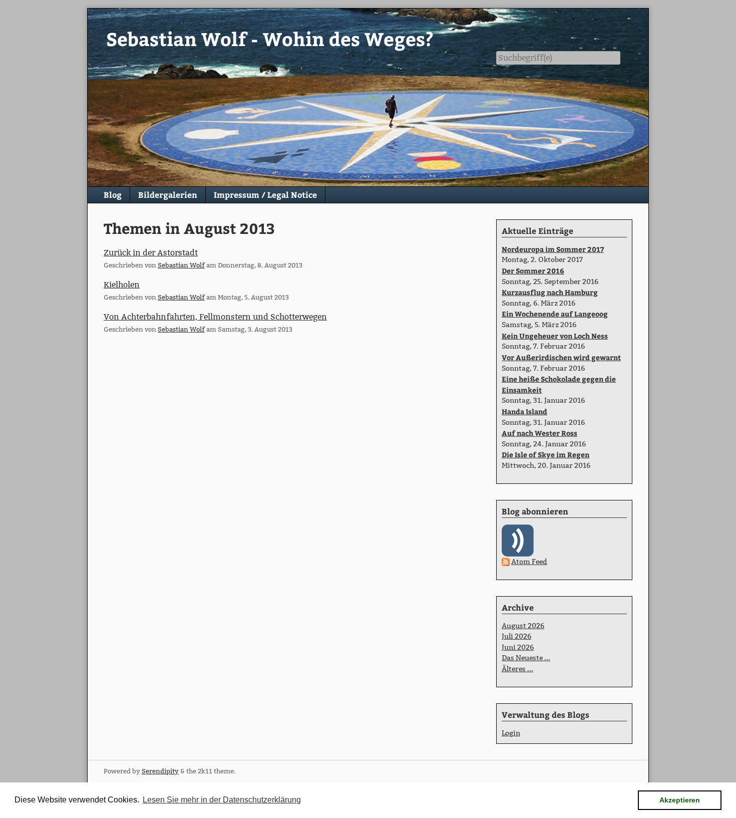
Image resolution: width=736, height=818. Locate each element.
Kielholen (122, 285)
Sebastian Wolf (181, 265)
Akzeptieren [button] (679, 800)
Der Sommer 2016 (533, 270)
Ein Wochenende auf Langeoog (555, 314)
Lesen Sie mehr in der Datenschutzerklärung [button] (222, 799)
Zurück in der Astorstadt (151, 252)
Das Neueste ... (526, 657)
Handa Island (524, 411)
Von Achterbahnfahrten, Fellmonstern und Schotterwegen (215, 317)
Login (511, 732)
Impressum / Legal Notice (265, 194)
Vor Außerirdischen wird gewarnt (561, 357)
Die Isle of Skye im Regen (545, 454)
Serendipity (160, 771)
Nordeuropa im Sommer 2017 (553, 249)
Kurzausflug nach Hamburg (550, 292)
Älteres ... (517, 668)
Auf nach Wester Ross (539, 433)
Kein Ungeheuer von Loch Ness (555, 336)
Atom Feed (529, 561)
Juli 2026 (516, 636)
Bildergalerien (167, 194)
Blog (113, 194)
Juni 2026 (518, 647)
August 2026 (523, 625)
